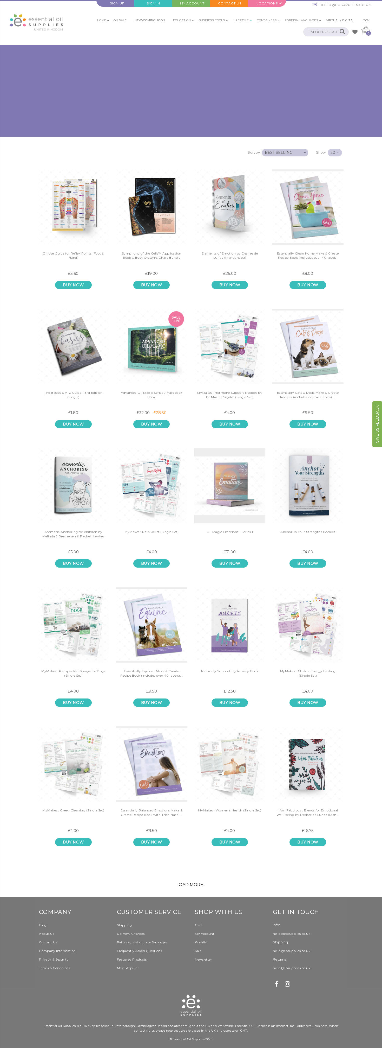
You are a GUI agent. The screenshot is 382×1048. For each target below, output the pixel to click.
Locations (267, 3)
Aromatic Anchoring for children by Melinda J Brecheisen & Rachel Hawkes (73, 534)
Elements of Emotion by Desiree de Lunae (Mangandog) (230, 255)
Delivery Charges (130, 934)
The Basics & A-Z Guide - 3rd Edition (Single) (73, 395)
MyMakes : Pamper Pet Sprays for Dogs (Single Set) (73, 673)
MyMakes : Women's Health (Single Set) (229, 810)
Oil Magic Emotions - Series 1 (230, 532)
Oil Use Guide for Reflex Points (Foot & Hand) (73, 255)
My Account (192, 3)
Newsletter (203, 959)
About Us (46, 934)
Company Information (57, 951)
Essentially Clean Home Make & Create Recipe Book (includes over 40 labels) (308, 255)
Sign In (153, 3)
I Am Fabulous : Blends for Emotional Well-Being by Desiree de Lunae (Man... (307, 812)
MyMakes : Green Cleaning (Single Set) (73, 810)
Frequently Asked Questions (139, 951)
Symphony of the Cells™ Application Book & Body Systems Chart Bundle (151, 255)
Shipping (124, 925)
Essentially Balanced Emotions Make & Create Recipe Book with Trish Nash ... (151, 812)
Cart (198, 925)
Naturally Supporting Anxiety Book (230, 671)
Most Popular (128, 968)
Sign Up (117, 3)
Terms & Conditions (54, 968)
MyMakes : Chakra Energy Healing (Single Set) (308, 673)
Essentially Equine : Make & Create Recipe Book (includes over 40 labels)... (151, 673)
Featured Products (132, 959)
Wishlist (201, 942)
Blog (43, 925)
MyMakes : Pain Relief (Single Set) (151, 532)
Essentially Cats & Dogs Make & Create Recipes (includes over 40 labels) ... (308, 395)
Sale (198, 951)
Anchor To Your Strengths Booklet (307, 532)
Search (342, 32)
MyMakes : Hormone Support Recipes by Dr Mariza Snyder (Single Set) (229, 395)
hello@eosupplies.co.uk (345, 5)
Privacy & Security (54, 959)
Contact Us (229, 3)
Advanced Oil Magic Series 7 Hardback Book (151, 395)
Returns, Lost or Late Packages (142, 942)
